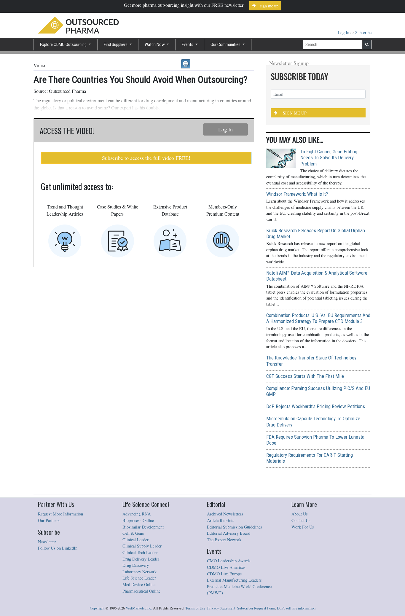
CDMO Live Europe (224, 574)
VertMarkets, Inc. (139, 608)
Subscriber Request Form (256, 608)
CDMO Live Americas (226, 567)
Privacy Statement (221, 608)
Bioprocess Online (138, 520)
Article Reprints (220, 520)
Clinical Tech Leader (140, 552)
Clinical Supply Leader (142, 546)
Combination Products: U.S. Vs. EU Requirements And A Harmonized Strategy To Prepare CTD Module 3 (318, 318)
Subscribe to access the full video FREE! (146, 157)
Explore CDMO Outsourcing (63, 44)
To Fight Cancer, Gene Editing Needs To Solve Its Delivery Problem (328, 157)
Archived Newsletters (225, 514)
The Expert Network (224, 539)
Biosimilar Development (143, 527)
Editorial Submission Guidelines (234, 527)
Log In (344, 32)
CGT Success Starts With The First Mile (305, 376)
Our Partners (49, 520)
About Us (299, 514)
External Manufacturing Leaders (234, 580)
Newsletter (47, 542)
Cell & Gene (133, 533)
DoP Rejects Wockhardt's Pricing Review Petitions (315, 406)
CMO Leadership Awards (229, 561)
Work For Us (302, 527)
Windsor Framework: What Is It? (297, 194)
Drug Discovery (135, 565)
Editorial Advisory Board (228, 533)
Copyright (97, 608)
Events (188, 44)
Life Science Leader (139, 578)
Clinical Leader (135, 539)
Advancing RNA (136, 514)
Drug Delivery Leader (140, 559)
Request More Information (60, 514)
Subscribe (363, 32)
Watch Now (155, 44)
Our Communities (226, 44)
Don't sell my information (296, 608)
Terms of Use (195, 608)
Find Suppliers (116, 44)
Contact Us (300, 520)
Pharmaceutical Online (141, 591)
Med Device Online (138, 584)
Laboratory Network (139, 571)
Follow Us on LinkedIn (57, 548)
